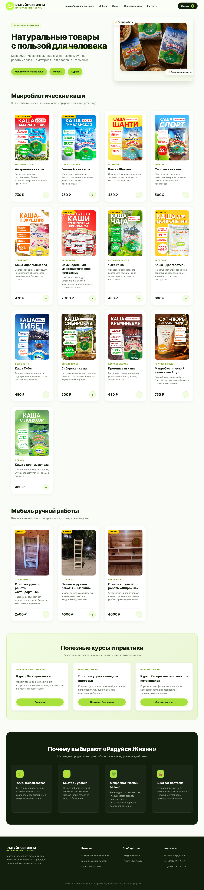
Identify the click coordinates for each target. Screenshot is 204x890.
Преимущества (133, 5)
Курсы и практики (91, 866)
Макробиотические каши (79, 5)
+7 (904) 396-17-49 (174, 860)
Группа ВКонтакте (132, 860)
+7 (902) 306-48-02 (175, 866)
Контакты (152, 5)
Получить (40, 702)
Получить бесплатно (102, 702)
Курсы (115, 5)
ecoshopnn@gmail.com (176, 855)
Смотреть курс (164, 702)
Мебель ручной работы (94, 860)
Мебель (103, 5)
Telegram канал (131, 855)
